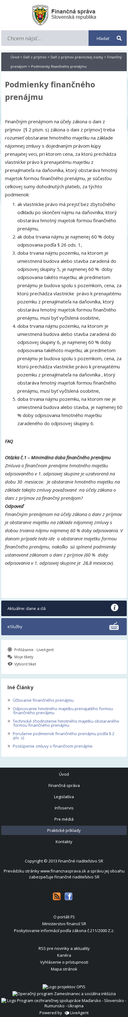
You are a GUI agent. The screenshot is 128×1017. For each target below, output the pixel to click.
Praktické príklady (64, 830)
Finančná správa (64, 785)
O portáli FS (64, 917)
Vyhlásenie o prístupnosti (64, 962)
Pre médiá (64, 819)
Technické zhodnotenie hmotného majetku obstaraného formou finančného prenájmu (63, 722)
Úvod (15, 57)
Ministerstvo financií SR (64, 923)
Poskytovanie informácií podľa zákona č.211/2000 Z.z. (64, 930)
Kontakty (64, 841)
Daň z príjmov (35, 57)
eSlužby (14, 626)
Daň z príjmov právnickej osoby (77, 57)
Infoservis (64, 808)
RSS (57, 896)
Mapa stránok (64, 969)
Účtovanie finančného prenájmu (40, 699)
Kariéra (64, 955)
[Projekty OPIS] (64, 987)
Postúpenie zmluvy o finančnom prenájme (50, 745)
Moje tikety (23, 657)
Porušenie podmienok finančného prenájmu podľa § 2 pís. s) (60, 735)
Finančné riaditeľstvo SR (80, 861)
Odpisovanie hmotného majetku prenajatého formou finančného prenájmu (60, 710)
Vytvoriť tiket (25, 664)
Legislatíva (64, 796)
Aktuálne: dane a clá (26, 608)
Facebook (68, 896)
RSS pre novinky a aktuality (64, 948)
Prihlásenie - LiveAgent (34, 649)
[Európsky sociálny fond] (64, 993)
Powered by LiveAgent (64, 1012)
